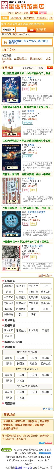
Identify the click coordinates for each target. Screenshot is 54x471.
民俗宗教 (21, 303)
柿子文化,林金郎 (35, 246)
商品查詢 (44, 421)
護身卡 (8, 336)
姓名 (20, 24)
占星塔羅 (33, 303)
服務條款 (44, 435)
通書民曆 (46, 291)
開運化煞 (21, 330)
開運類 (20, 363)
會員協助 (8, 421)
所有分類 (48, 409)
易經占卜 (21, 286)
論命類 (8, 358)
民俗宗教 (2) (36, 58)
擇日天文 (33, 286)
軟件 (41, 24)
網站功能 (20, 421)
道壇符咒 (21, 297)
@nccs (28, 464)
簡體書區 (9, 403)
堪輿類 (8, 363)
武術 (33, 314)
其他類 (33, 363)
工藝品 (45, 330)
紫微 (14, 24)
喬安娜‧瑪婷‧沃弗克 (36, 212)
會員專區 (8, 425)
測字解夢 (33, 297)
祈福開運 (8, 309)
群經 (45, 309)
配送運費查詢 (15, 13)
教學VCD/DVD (13, 341)
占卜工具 (33, 330)
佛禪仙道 (8, 303)
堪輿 (31, 24)
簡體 (26, 13)
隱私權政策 (8, 439)
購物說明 (32, 421)
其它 (33, 309)
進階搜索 (41, 29)
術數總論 (21, 309)
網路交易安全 (30, 435)
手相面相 (33, 291)
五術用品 (9, 325)
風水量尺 (8, 330)
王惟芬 (30, 77)
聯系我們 (21, 439)
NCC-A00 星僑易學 (27, 386)
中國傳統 (8, 314)
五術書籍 (16, 17)
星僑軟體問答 (10, 428)
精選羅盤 (42, 17)
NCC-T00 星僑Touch (27, 369)
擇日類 (45, 358)
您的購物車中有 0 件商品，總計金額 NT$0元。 (28, 42)
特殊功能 (46, 363)
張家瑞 (30, 145)
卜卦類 (33, 358)
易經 (25, 24)
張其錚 (30, 111)
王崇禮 (30, 178)
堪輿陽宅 (8, 286)
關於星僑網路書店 (11, 435)
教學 (36, 24)
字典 (20, 314)
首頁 (5, 17)
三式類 (20, 358)
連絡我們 (39, 425)
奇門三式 (8, 297)
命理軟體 (29, 17)
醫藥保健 (46, 303)
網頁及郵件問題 (23, 425)
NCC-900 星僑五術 (27, 352)
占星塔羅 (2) (20, 58)
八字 (9, 24)
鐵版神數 (46, 297)
